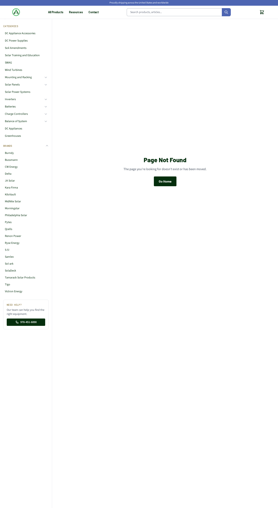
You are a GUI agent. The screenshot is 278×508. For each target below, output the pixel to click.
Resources (76, 12)
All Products (55, 12)
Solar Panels (12, 85)
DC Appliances (13, 129)
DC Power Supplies (16, 41)
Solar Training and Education (22, 55)
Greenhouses (13, 136)
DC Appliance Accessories (20, 33)
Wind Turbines (13, 70)
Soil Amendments (15, 48)
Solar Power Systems (17, 92)
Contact (94, 12)
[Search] (226, 12)
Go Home (165, 181)
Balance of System (16, 121)
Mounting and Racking (18, 77)
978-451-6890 (28, 322)
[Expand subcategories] (46, 77)
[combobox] (179, 12)
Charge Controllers (16, 114)
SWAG (8, 63)
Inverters (10, 99)
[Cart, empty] (262, 12)
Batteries (10, 107)
